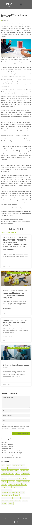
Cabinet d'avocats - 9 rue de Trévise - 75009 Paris (16, 519)
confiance (10, 467)
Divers (4, 442)
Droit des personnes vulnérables (10, 450)
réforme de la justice (6, 498)
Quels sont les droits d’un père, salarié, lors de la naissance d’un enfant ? (15, 322)
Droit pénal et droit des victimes (10, 457)
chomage (4, 467)
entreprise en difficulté (21, 478)
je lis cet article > (8, 261)
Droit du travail (5, 476)
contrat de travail (24, 470)
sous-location (5, 500)
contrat (16, 470)
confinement (18, 467)
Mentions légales (16, 516)
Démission (4, 478)
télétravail (4, 503)
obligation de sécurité (17, 487)
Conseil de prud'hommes (7, 470)
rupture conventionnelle (7, 495)
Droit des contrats (6, 448)
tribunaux (25, 500)
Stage (11, 500)
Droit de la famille (6, 444)
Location (24, 484)
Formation (19, 481)
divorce (17, 473)
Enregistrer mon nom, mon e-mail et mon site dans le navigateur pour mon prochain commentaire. (15, 427)
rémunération (16, 498)
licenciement (17, 484)
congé (24, 467)
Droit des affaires (6, 446)
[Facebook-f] (14, 522)
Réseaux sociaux (25, 498)
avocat (22, 465)
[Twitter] (17, 522)
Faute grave (11, 481)
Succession (17, 500)
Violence (11, 503)
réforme (16, 495)
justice (10, 484)
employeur (11, 478)
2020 (3, 465)
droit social (13, 476)
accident (8, 465)
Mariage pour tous (6, 487)
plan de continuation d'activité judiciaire (11, 492)
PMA (23, 492)
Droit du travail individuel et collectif (11, 453)
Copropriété (4, 473)
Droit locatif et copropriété (8, 455)
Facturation (4, 481)
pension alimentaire (6, 489)
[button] (21, 4)
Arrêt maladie (16, 465)
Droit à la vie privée (22, 476)
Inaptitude (4, 484)
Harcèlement (26, 481)
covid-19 (11, 473)
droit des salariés (25, 473)
